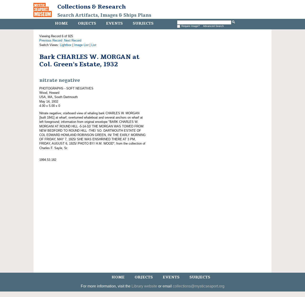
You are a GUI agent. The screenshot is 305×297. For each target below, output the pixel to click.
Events (114, 23)
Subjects (143, 23)
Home (61, 23)
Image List (81, 45)
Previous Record (50, 40)
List (93, 45)
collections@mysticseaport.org (198, 286)
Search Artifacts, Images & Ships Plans (104, 15)
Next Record (72, 40)
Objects (87, 23)
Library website (144, 286)
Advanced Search (213, 26)
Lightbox (65, 45)
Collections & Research (91, 6)
